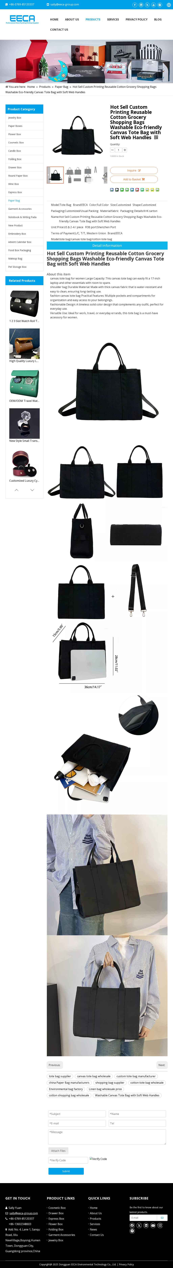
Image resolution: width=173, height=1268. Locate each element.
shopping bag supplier (109, 1082)
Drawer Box (14, 167)
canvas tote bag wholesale (93, 1076)
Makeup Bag (15, 258)
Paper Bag (14, 200)
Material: (105, 211)
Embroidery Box (17, 233)
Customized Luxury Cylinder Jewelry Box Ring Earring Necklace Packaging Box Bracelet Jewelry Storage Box (24, 481)
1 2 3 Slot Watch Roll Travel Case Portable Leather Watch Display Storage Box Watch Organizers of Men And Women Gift (24, 321)
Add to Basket (132, 179)
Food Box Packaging (19, 250)
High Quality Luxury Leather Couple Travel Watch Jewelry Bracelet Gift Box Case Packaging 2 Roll (24, 361)
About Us (96, 1213)
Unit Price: (57, 227)
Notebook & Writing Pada (22, 217)
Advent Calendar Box (19, 242)
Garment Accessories (20, 208)
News (93, 1229)
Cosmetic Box (16, 142)
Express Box (15, 192)
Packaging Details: (131, 211)
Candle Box (14, 150)
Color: (93, 205)
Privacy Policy (126, 1264)
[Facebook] (134, 5)
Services (95, 1224)
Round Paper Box (18, 175)
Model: (55, 205)
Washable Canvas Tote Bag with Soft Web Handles (127, 1095)
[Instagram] (159, 5)
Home (93, 1208)
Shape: (137, 205)
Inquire (131, 170)
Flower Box (14, 134)
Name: (55, 217)
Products (95, 1218)
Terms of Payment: (63, 233)
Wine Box (13, 184)
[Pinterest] (132, 1230)
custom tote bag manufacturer (136, 1076)
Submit (66, 1171)
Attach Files (58, 1151)
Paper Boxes (15, 126)
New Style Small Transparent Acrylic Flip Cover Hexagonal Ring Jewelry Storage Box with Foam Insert (24, 441)
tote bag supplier (60, 1076)
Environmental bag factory (66, 1089)
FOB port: (91, 227)
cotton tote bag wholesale (147, 1082)
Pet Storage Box (17, 266)
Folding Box (14, 159)
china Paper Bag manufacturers (69, 1082)
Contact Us (97, 1235)
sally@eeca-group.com (65, 4)
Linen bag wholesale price (105, 1089)
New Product (15, 225)
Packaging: (58, 211)
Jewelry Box (14, 117)
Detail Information (107, 245)
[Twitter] (147, 5)
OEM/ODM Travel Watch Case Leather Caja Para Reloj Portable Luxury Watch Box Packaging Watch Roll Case (24, 401)
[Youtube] (153, 5)
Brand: (77, 205)
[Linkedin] (141, 5)
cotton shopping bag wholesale (69, 1095)
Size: (113, 205)
